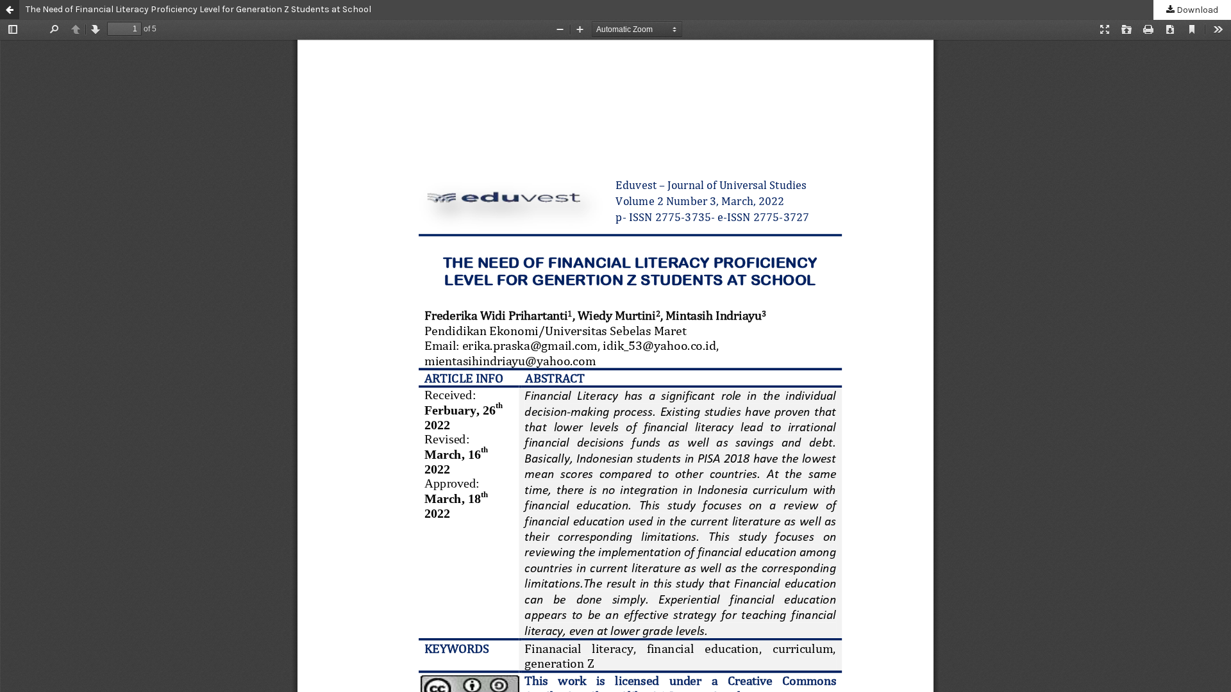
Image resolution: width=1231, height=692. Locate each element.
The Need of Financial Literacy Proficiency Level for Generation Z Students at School (198, 9)
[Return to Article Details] (9, 9)
